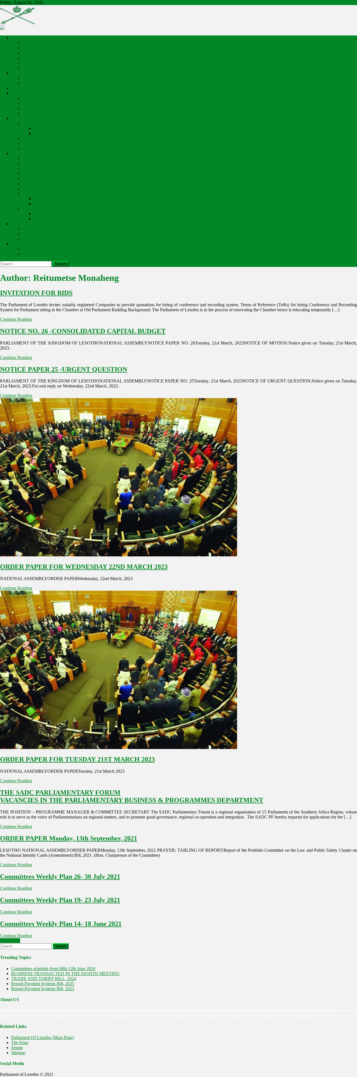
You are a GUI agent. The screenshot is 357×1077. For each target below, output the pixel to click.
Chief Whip (32, 63)
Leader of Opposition (41, 58)
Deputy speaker (36, 48)
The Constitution (37, 173)
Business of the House (30, 93)
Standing (30, 123)
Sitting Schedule (36, 148)
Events (17, 243)
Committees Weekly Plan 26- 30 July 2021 (60, 876)
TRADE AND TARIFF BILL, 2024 (43, 978)
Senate (17, 1047)
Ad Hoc (29, 143)
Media (16, 223)
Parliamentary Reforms (53, 133)
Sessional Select (36, 138)
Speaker (29, 42)
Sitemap (18, 1052)
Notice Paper (33, 103)
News (27, 193)
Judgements (32, 188)
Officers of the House (30, 37)
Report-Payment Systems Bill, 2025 (42, 983)
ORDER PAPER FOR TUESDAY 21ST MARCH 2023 (77, 759)
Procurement (44, 213)
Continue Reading (16, 319)
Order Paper (33, 108)
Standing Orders (36, 178)
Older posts (10, 940)
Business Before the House (46, 98)
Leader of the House (40, 53)
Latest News (44, 203)
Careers (40, 218)
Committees (21, 118)
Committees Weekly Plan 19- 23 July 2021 (60, 900)
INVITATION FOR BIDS (36, 292)
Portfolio (41, 128)
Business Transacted (40, 113)
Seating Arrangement (40, 238)
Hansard (29, 163)
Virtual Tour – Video (40, 233)
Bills (26, 158)
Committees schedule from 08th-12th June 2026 (53, 968)
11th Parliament (36, 78)
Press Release (45, 198)
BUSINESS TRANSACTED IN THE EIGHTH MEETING (65, 973)
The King (19, 1042)
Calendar (30, 248)
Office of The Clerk (28, 88)
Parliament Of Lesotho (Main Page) (42, 1037)
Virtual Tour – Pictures (42, 228)
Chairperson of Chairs (41, 68)
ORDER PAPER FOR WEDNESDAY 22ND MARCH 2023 (84, 566)
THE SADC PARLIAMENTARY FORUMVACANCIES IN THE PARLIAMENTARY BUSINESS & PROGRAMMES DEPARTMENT (131, 796)
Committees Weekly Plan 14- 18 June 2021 (61, 923)
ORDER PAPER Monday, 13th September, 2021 (68, 838)
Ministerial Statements (41, 183)
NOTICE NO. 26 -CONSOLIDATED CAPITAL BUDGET (83, 331)
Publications (22, 153)
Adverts (29, 208)
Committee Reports (39, 168)
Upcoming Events (38, 254)
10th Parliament (36, 83)
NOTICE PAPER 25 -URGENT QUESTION (63, 369)
